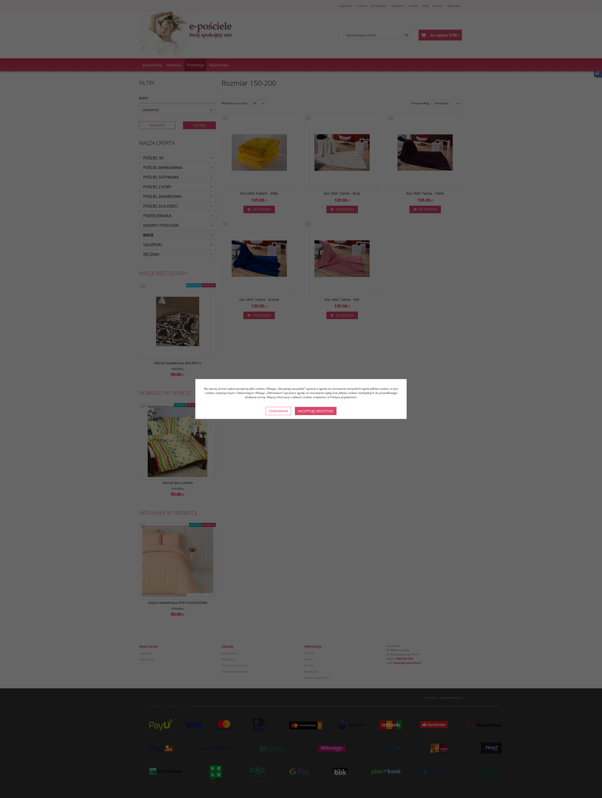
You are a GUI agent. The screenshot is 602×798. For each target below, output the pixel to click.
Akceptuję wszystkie (315, 411)
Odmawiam (278, 411)
